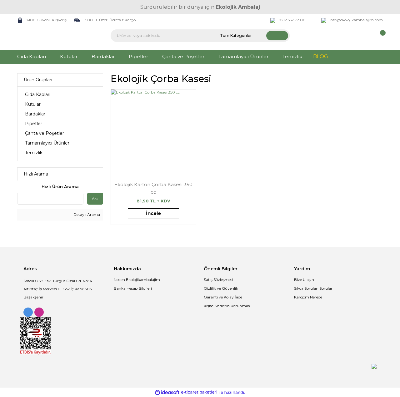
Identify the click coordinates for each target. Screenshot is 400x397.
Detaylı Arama (86, 214)
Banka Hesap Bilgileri (133, 288)
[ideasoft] (167, 392)
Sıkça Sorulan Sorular (313, 288)
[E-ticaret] (199, 392)
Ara (95, 198)
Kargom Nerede (308, 297)
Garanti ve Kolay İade (223, 297)
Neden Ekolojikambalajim (137, 279)
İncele (153, 213)
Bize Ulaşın (304, 279)
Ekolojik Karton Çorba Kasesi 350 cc (153, 188)
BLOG (320, 56)
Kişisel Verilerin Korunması (227, 305)
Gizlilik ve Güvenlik (221, 288)
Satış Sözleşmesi (218, 279)
